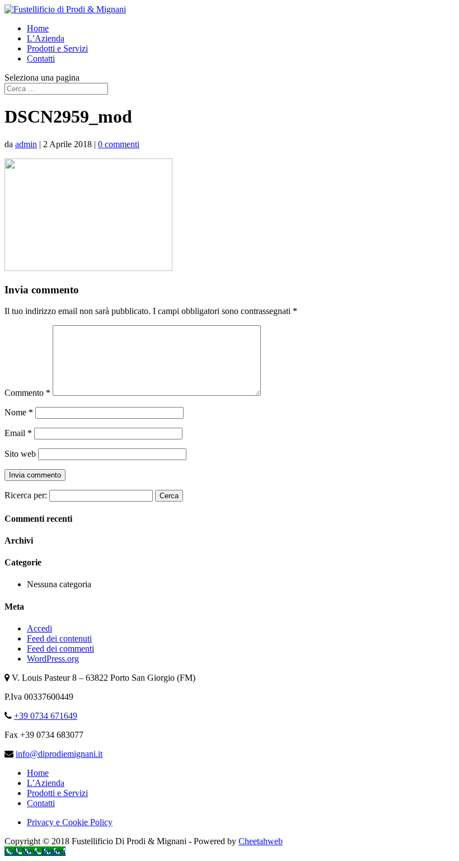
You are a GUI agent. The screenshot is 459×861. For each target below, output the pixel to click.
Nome (18, 412)
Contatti (41, 58)
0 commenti (118, 144)
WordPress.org (53, 658)
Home (38, 28)
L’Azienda (45, 38)
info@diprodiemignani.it (59, 754)
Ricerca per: (25, 495)
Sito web (20, 453)
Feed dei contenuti (59, 638)
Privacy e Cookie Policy (70, 822)
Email (18, 433)
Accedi (39, 628)
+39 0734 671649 (45, 715)
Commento (27, 392)
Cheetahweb (260, 841)
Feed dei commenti (60, 648)
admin (26, 144)
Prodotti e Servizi (57, 48)
